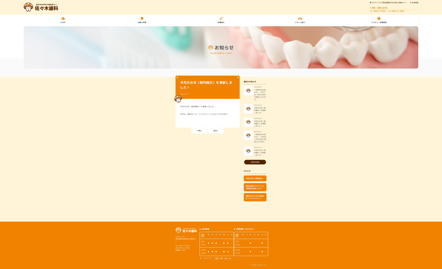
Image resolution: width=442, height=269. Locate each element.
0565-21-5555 (184, 246)
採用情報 (415, 2)
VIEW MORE (255, 162)
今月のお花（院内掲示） (255, 178)
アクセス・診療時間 (379, 22)
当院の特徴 (142, 22)
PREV (199, 131)
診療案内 (221, 22)
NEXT (216, 131)
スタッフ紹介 (300, 22)
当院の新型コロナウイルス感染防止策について (255, 187)
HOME (63, 22)
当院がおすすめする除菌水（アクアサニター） (255, 197)
